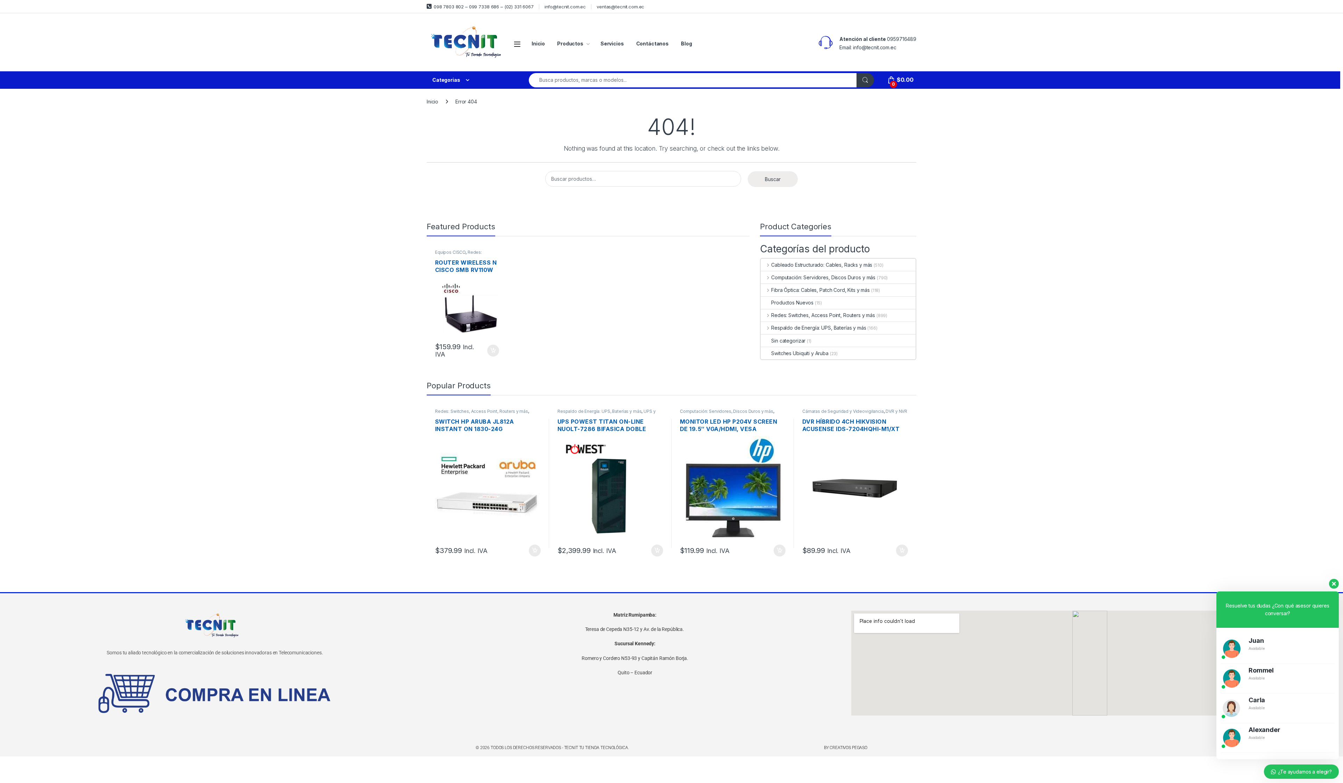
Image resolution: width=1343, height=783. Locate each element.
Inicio (538, 43)
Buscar (773, 179)
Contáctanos (652, 43)
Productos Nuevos (792, 303)
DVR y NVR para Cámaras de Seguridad (854, 413)
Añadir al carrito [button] (492, 351)
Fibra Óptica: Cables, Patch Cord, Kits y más (820, 290)
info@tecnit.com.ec (565, 6)
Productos (570, 43)
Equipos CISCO (450, 252)
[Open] (517, 44)
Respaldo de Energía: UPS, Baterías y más (818, 328)
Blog (686, 43)
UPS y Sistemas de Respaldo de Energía (606, 413)
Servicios (612, 43)
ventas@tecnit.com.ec (620, 6)
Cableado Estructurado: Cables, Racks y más (821, 265)
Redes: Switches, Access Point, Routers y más (823, 315)
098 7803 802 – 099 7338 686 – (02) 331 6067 (484, 6)
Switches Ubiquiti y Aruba (800, 353)
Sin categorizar (788, 341)
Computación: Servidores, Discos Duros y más (823, 277)
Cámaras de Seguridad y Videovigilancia (843, 411)
